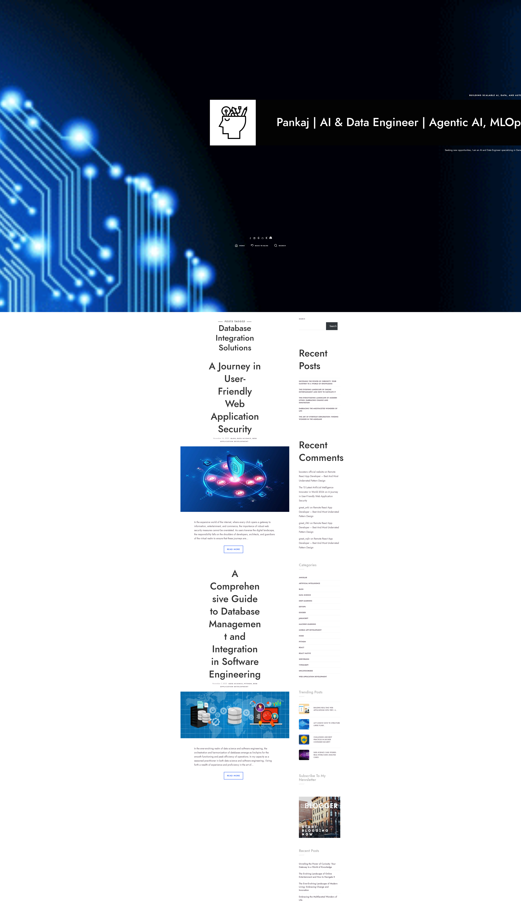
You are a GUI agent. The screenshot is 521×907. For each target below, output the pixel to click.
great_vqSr (304, 538)
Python (248, 684)
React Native (305, 653)
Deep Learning (305, 601)
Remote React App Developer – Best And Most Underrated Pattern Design (318, 476)
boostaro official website (311, 471)
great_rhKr (304, 523)
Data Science (244, 438)
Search (302, 319)
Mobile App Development (310, 630)
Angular (303, 578)
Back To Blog (261, 246)
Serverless (304, 659)
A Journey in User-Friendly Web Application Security (235, 397)
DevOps (302, 607)
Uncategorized (306, 671)
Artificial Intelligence (309, 583)
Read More (233, 549)
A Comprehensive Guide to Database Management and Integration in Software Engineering (235, 624)
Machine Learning (307, 624)
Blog (233, 438)
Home (242, 246)
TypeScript (304, 665)
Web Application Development (313, 677)
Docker (302, 612)
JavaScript (303, 618)
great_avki (304, 507)
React (301, 647)
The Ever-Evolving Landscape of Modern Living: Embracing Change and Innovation (318, 400)
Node (301, 636)
